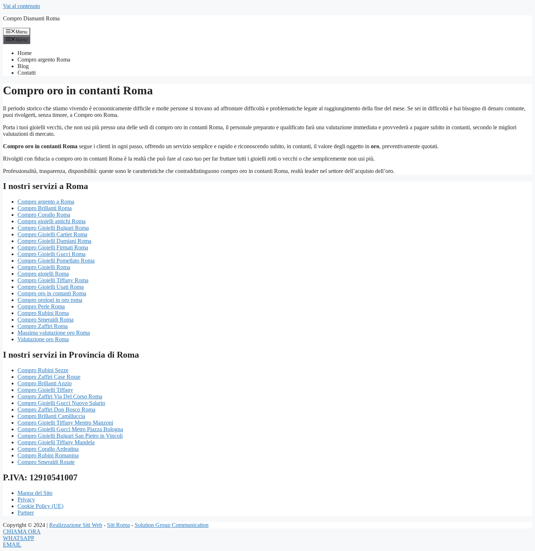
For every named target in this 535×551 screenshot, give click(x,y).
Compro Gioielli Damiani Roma (54, 241)
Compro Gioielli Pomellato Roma (56, 260)
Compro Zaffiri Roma (42, 326)
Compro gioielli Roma (43, 274)
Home (24, 53)
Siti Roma (118, 525)
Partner (25, 512)
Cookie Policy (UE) (40, 506)
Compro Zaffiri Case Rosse (48, 377)
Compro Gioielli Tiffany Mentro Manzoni (65, 423)
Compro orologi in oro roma (49, 300)
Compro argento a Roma (45, 201)
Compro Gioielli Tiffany (45, 390)
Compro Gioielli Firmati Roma (52, 247)
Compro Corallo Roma (43, 215)
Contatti (26, 73)
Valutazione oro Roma (43, 339)
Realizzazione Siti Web (75, 525)
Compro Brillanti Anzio (44, 383)
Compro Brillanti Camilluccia (51, 416)
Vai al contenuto (21, 6)
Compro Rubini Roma (43, 313)
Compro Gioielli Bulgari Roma (53, 228)
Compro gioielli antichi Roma (51, 221)
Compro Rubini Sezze (42, 370)
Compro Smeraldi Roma (45, 319)
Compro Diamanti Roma (31, 18)
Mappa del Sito (34, 493)
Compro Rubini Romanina (48, 455)
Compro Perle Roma (41, 306)
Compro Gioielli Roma (43, 267)
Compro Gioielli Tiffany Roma (52, 280)
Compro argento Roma (43, 59)
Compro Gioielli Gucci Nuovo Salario (61, 403)
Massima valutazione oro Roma (53, 333)
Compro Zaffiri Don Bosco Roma (56, 409)
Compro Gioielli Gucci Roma (51, 254)
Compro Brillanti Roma (44, 208)
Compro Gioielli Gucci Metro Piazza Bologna (70, 429)
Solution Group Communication (172, 525)
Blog (23, 66)
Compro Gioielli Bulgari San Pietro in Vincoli (70, 436)
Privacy (26, 499)
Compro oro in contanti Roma (51, 293)
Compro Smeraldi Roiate (46, 462)
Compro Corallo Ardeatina (48, 449)
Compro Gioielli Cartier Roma (52, 234)
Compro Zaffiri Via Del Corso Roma (59, 396)
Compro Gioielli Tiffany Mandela (56, 442)
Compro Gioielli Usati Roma (50, 287)
